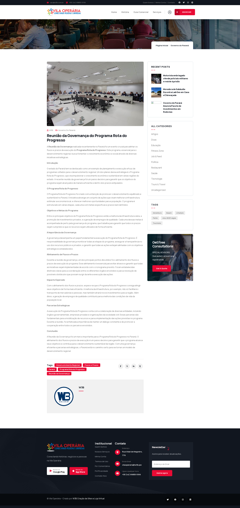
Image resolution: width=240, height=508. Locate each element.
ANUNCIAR (186, 12)
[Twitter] (184, 2)
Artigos (154, 134)
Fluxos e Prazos (91, 365)
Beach (169, 213)
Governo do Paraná (180, 45)
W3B (51, 130)
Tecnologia (156, 178)
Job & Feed (156, 156)
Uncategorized (158, 190)
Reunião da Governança (59, 373)
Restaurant (156, 167)
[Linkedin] (190, 499)
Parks (155, 218)
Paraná (52, 369)
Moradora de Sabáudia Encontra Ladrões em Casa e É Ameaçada (176, 92)
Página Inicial (162, 45)
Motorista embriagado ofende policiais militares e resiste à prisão (175, 78)
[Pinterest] (192, 2)
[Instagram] (188, 2)
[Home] (64, 12)
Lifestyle (180, 213)
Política (154, 162)
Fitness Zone (157, 150)
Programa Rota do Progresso (72, 369)
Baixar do (56, 470)
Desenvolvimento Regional (68, 365)
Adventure (157, 213)
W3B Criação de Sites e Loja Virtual (88, 498)
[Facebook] (179, 2)
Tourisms (157, 223)
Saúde (154, 173)
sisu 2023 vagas (169, 218)
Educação (156, 145)
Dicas (153, 139)
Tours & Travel (158, 184)
